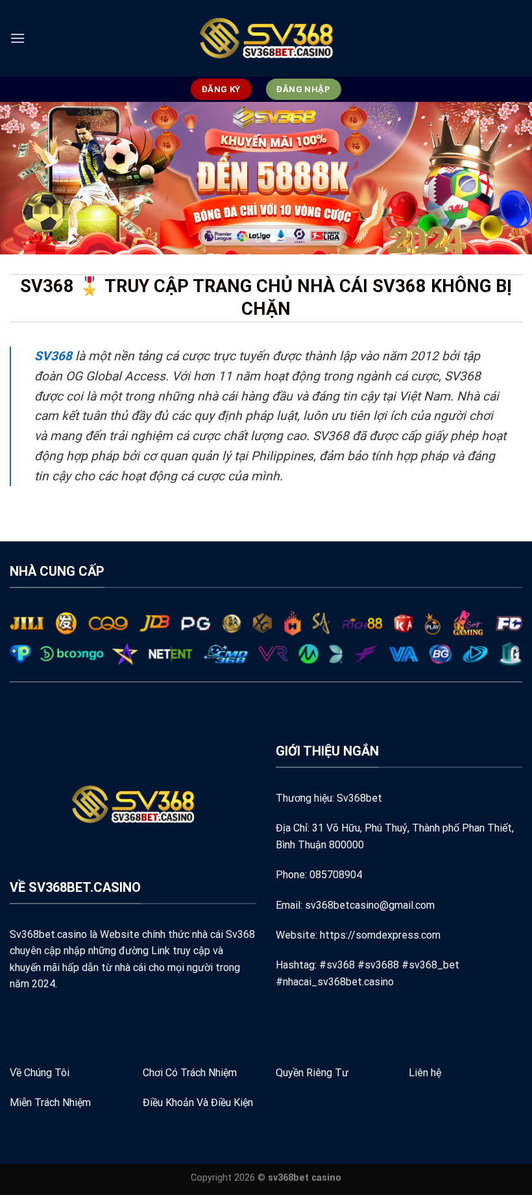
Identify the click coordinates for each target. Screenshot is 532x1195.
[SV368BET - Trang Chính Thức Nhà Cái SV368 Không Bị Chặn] (266, 38)
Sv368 (240, 934)
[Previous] (27, 178)
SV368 (53, 356)
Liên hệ (425, 1072)
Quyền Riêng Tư (312, 1072)
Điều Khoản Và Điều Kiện (198, 1102)
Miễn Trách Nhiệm (50, 1102)
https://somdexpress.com (380, 935)
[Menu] (17, 38)
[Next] (504, 178)
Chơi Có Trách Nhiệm (190, 1072)
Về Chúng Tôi (39, 1072)
